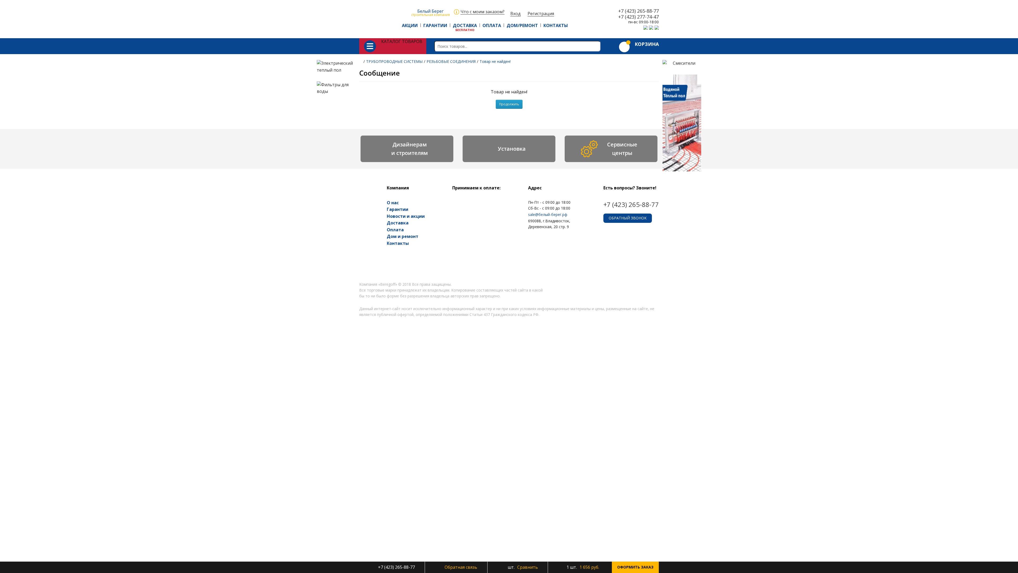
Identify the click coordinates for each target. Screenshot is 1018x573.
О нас (393, 203)
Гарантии (397, 209)
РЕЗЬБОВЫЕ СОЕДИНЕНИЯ (451, 61)
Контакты (398, 243)
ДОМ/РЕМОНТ (522, 25)
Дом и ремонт (402, 236)
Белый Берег (430, 12)
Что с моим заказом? (482, 12)
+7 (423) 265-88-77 (638, 11)
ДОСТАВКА (465, 25)
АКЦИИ (410, 25)
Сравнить (522, 567)
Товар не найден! (495, 61)
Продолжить (509, 104)
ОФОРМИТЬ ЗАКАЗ (635, 567)
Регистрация (541, 13)
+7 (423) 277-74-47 (638, 17)
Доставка (398, 223)
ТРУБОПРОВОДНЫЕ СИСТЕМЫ (394, 61)
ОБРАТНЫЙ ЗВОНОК (628, 217)
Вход (515, 13)
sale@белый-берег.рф (547, 214)
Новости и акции (406, 216)
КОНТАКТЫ (555, 25)
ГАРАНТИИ (435, 25)
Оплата (395, 230)
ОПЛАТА (491, 25)
